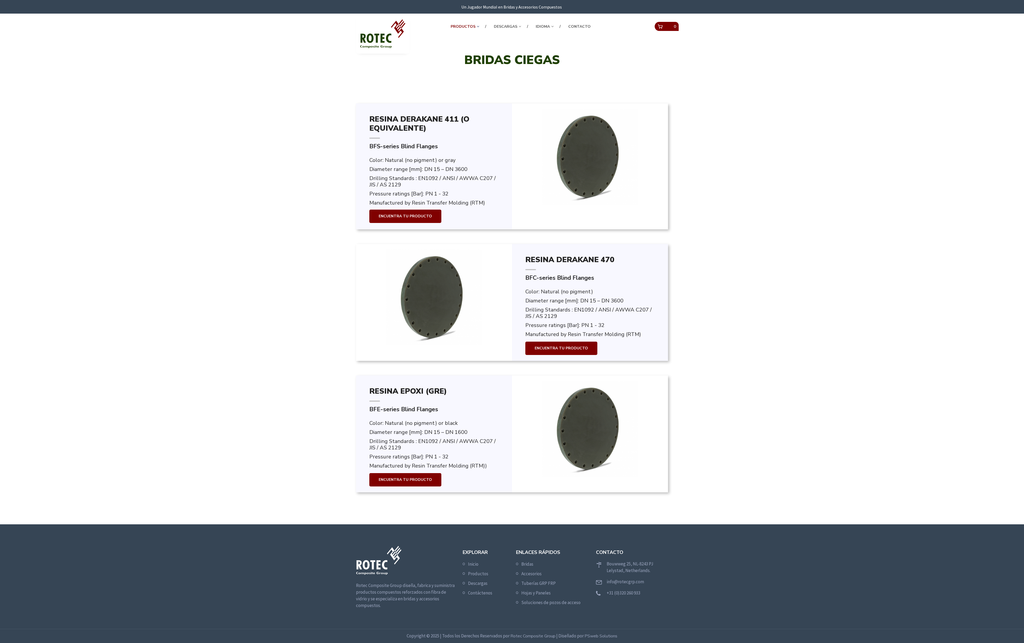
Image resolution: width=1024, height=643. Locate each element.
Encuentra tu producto (405, 216)
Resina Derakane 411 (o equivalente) (419, 124)
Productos (463, 26)
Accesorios (531, 574)
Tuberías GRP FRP (538, 583)
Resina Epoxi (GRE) (408, 391)
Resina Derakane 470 (569, 260)
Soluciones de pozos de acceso (551, 602)
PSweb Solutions (601, 636)
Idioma (543, 26)
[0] (660, 27)
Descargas (505, 26)
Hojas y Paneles (536, 593)
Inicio (473, 564)
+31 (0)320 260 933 (623, 593)
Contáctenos (480, 593)
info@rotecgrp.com (625, 582)
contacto (579, 26)
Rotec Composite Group (532, 636)
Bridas (527, 564)
